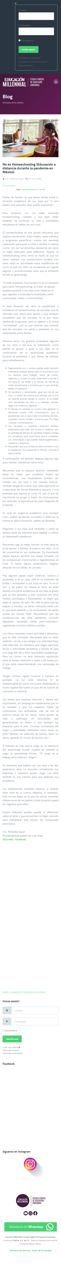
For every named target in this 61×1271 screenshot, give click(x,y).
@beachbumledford (29, 189)
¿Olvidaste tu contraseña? (29, 57)
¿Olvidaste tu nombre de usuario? (33, 61)
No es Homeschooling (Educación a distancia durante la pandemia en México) (29, 168)
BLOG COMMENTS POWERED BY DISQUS (24, 992)
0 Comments (9, 185)
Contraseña (24, 25)
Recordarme (27, 40)
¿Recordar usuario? (11, 1050)
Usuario (22, 9)
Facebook (20, 839)
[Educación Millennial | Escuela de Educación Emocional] (27, 81)
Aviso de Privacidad (41, 1250)
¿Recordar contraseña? (13, 1053)
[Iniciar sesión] (36, 3)
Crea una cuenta (25, 65)
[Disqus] (30, 880)
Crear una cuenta (10, 1047)
